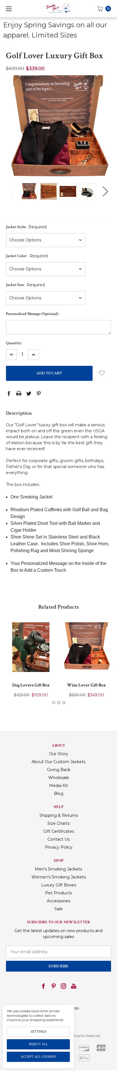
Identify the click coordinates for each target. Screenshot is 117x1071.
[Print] (19, 393)
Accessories (58, 900)
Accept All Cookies (38, 1057)
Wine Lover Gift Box (86, 685)
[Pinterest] (38, 393)
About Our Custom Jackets (58, 761)
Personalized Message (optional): (32, 313)
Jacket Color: (27, 255)
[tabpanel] (31, 661)
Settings (38, 1032)
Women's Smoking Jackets (59, 877)
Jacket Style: (26, 226)
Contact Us (58, 839)
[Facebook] (9, 393)
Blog (58, 793)
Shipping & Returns (58, 815)
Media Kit (58, 785)
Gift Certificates (58, 831)
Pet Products (58, 892)
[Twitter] (29, 393)
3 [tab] (63, 702)
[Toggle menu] (8, 8)
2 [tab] (58, 702)
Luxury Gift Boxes (58, 885)
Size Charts (58, 823)
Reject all (38, 1044)
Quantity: (14, 343)
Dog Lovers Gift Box (31, 685)
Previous (11, 191)
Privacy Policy (58, 847)
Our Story (58, 753)
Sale (59, 908)
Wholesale (58, 777)
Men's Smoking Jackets (58, 869)
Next (105, 191)
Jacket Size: (25, 284)
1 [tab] (53, 702)
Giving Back (58, 769)
